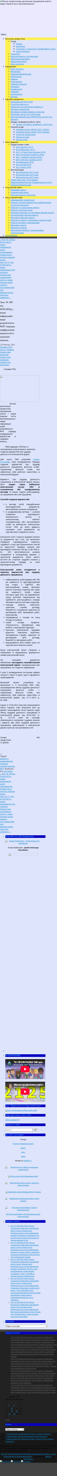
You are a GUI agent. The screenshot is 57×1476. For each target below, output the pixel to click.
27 (14, 1414)
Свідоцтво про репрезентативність (27, 107)
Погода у (23, 1144)
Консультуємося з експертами (24, 56)
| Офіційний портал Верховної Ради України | (26, 1436)
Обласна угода (22, 137)
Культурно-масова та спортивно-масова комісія (32, 212)
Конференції (16, 89)
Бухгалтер (20, 46)
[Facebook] (5, 1461)
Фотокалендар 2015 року (27, 177)
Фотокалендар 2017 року (27, 172)
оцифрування (6, 761)
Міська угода (22, 139)
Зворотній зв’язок (19, 61)
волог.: (23, 1148)
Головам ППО (6, 347)
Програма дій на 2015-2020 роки (25, 114)
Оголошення (16, 94)
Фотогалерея (11, 235)
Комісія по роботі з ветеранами (25, 222)
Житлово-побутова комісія (22, 217)
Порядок (4, 763)
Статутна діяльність (20, 104)
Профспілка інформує (5, 358)
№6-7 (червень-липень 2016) (29, 157)
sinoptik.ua (27, 1161)
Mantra (48, 1456)
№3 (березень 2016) (25, 162)
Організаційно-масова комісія (24, 215)
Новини (14, 79)
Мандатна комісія (19, 227)
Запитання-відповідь (20, 59)
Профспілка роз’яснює (5, 363)
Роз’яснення (16, 76)
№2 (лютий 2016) (23, 164)
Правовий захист (18, 190)
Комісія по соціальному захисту (25, 207)
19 (12, 1411)
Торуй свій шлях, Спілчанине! (24, 180)
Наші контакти (17, 64)
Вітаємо (14, 96)
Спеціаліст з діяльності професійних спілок (36, 49)
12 (12, 1408)
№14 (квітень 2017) (24, 147)
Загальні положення (20, 109)
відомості (4, 758)
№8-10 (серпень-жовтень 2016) (30, 154)
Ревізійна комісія (18, 225)
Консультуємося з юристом (23, 195)
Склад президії (22, 51)
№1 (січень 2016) (23, 167)
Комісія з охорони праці (22, 210)
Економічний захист (20, 192)
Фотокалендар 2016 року (27, 175)
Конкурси (15, 86)
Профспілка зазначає (5, 353)
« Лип (7, 1420)
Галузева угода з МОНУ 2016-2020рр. (33, 132)
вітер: (23, 1157)
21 (17, 1411)
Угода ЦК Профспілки (25, 134)
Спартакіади (16, 81)
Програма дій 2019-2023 (22, 101)
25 (9, 1414)
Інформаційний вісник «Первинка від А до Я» (31, 182)
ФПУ (2, 768)
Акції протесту (17, 69)
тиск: (23, 1152)
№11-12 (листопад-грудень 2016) (30, 152)
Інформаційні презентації (22, 200)
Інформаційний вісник (21, 74)
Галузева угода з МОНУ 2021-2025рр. (33, 129)
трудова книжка (7, 766)
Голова (19, 44)
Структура (15, 54)
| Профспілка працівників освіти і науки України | (28, 1434)
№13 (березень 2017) (25, 149)
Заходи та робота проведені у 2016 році (34, 124)
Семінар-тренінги (19, 84)
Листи (3, 349)
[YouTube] (16, 1461)
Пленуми (15, 91)
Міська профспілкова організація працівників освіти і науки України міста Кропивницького (28, 1455)
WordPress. (28, 1459)
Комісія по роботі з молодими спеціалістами (31, 220)
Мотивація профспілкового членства (27, 112)
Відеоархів (15, 71)
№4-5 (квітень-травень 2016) (29, 159)
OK (36, 1130)
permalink (7, 771)
